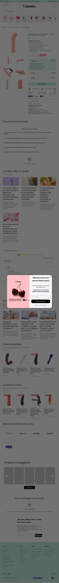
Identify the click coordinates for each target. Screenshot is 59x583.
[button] (5, 4)
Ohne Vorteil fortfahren (40, 305)
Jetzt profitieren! (41, 301)
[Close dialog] (50, 276)
